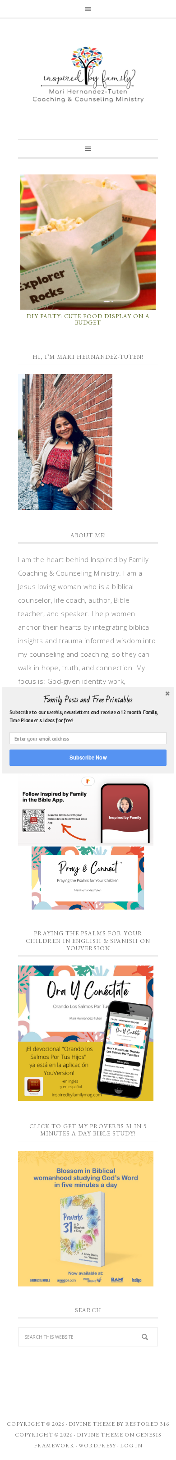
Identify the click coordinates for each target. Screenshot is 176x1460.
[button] (88, 699)
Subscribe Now (88, 757)
